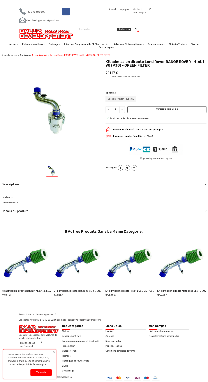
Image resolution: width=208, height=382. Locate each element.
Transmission (68, 346)
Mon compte (140, 12)
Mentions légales (114, 346)
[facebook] (42, 342)
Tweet (127, 168)
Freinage (66, 356)
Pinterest (134, 168)
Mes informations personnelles (164, 336)
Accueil (112, 9)
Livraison (110, 331)
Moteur (65, 331)
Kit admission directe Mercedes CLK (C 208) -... (181, 290)
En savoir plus (39, 364)
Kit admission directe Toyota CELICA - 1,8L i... (130, 290)
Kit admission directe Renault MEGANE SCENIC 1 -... (26, 290)
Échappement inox (71, 336)
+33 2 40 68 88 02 (35, 12)
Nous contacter (113, 341)
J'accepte (41, 372)
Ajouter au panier (167, 109)
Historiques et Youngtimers (75, 361)
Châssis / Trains (70, 351)
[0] (135, 29)
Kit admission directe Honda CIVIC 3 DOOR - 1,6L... (78, 290)
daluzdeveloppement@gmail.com (42, 20)
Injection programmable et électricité (80, 341)
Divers (65, 366)
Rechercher (124, 29)
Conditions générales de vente (120, 351)
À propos (124, 9)
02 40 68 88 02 (46, 320)
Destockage (68, 370)
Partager (120, 168)
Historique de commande (161, 331)
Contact (137, 9)
